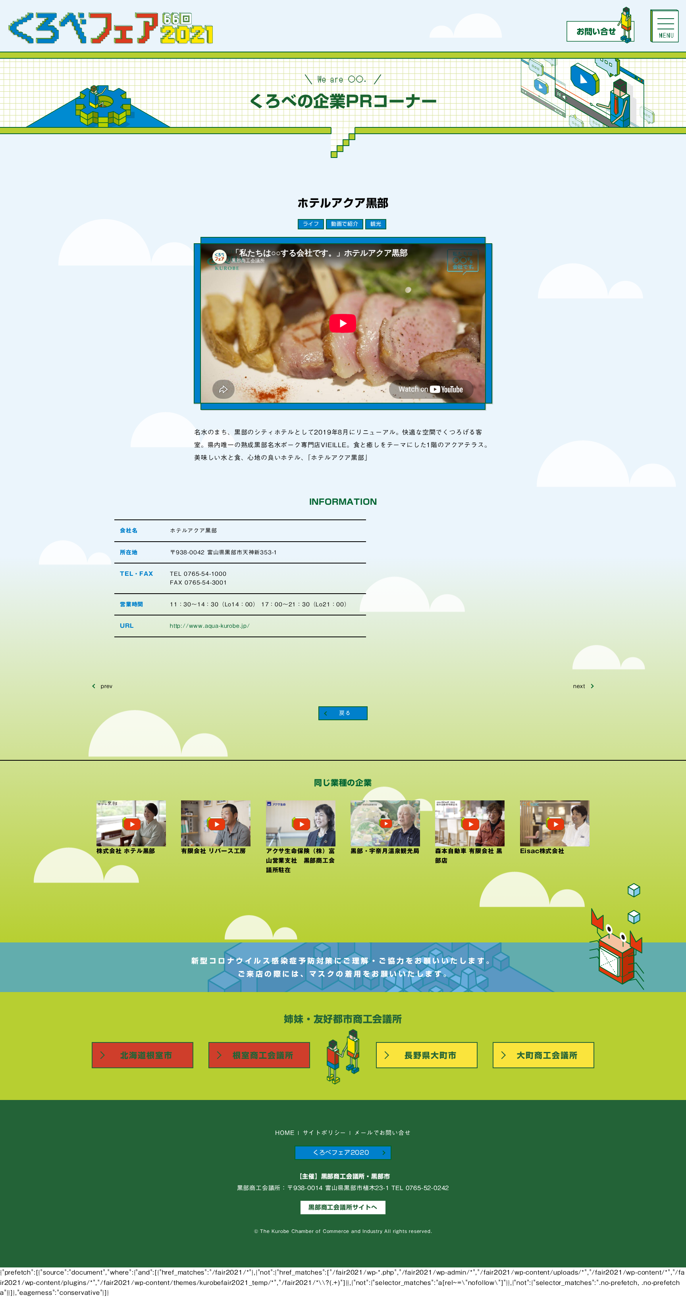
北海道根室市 (146, 1055)
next (579, 686)
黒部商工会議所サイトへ (343, 1207)
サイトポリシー (325, 1133)
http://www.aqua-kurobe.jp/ (210, 626)
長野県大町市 (431, 1055)
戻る (345, 713)
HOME (284, 1133)
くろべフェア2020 (341, 1153)
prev (107, 686)
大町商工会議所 (547, 1055)
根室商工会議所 (263, 1055)
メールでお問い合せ (382, 1133)
